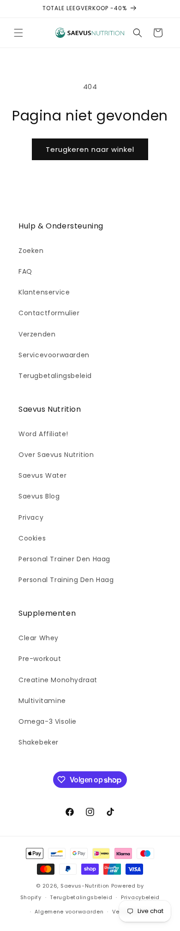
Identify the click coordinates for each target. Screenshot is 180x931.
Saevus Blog (39, 496)
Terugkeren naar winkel (90, 149)
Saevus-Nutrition (84, 885)
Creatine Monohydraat (57, 680)
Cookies (32, 538)
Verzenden (36, 334)
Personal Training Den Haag (66, 579)
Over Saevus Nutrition (56, 454)
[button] (18, 33)
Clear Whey (38, 638)
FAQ (25, 271)
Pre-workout (39, 658)
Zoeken (31, 250)
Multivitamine (42, 700)
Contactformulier (49, 313)
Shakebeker (38, 742)
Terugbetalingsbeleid (55, 375)
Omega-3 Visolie (47, 721)
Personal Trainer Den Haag (64, 559)
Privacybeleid (140, 897)
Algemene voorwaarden (69, 911)
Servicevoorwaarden (54, 355)
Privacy (30, 517)
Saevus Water (42, 475)
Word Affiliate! (43, 433)
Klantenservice (44, 292)
